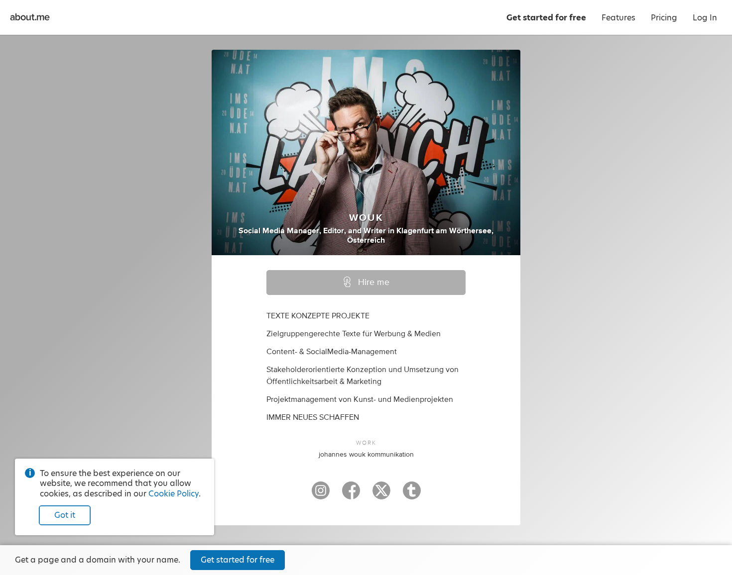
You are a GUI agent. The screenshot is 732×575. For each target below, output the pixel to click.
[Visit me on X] (381, 494)
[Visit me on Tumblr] (412, 494)
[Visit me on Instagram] (321, 494)
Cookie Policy (173, 493)
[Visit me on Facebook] (351, 494)
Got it (64, 515)
